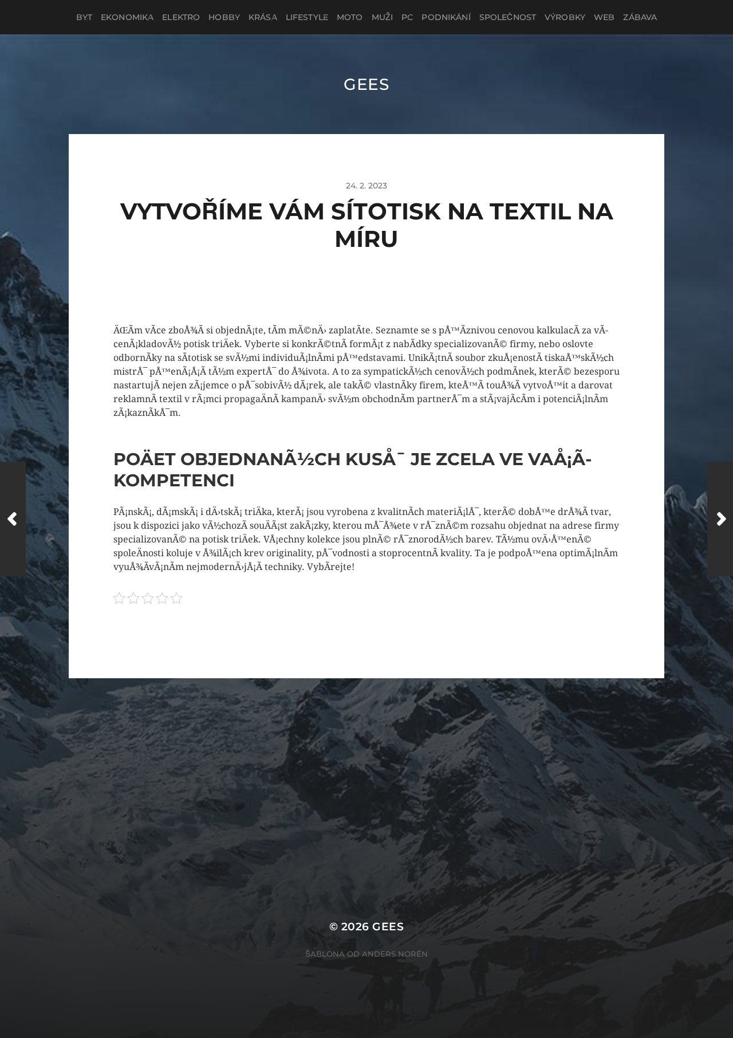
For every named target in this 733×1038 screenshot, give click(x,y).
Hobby (224, 17)
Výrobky (565, 17)
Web (604, 17)
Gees (366, 84)
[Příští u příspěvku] (720, 519)
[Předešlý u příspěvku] (13, 519)
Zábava (640, 17)
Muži (382, 17)
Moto (350, 17)
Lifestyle (307, 17)
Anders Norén (395, 953)
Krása (263, 17)
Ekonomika (127, 17)
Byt (84, 17)
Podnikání (445, 17)
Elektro (181, 17)
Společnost (507, 17)
